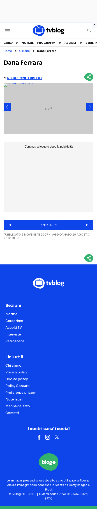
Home (8, 51)
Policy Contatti (17, 386)
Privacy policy (16, 372)
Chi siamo (13, 365)
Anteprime (14, 321)
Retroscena (14, 341)
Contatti (12, 413)
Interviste (13, 334)
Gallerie (24, 51)
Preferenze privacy (20, 393)
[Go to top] (88, 494)
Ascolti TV (73, 42)
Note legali (14, 399)
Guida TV (10, 42)
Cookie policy (16, 379)
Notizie (27, 42)
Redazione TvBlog (24, 78)
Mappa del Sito (17, 406)
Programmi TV (49, 42)
